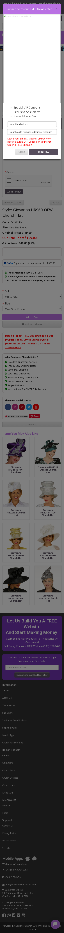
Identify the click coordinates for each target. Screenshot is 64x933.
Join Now (43, 151)
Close (21, 151)
